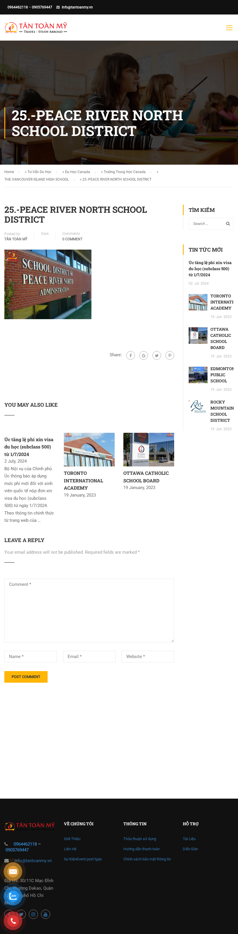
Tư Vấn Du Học (39, 172)
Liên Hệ (70, 849)
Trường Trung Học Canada (125, 172)
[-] (36, 30)
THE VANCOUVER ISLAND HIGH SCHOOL (36, 179)
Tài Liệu (189, 839)
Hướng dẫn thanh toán (141, 849)
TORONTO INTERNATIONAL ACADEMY (83, 480)
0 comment (72, 239)
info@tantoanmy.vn (77, 7)
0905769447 (42, 7)
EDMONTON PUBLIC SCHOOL (222, 375)
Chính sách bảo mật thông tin (147, 859)
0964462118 (18, 7)
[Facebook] (130, 355)
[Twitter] (156, 355)
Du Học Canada (77, 172)
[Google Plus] (143, 355)
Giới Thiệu (72, 839)
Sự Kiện (83, 859)
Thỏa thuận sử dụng (139, 839)
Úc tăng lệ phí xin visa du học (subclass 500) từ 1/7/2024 (28, 446)
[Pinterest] (169, 355)
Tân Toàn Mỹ (15, 239)
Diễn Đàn (190, 849)
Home (9, 172)
